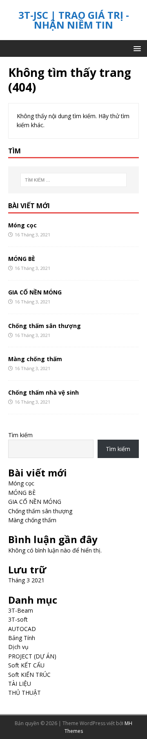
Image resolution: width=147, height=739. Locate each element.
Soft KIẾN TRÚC (29, 674)
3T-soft (18, 619)
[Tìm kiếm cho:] (73, 180)
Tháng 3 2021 (26, 580)
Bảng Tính (21, 638)
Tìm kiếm (20, 435)
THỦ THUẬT (24, 692)
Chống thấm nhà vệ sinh (43, 392)
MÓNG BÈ (21, 259)
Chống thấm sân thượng (44, 326)
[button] (136, 48)
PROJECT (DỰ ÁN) (32, 656)
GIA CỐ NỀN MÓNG (35, 292)
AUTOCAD (22, 629)
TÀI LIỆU (19, 683)
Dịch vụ (18, 647)
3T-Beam (20, 610)
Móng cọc (22, 225)
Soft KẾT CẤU (26, 665)
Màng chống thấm (35, 359)
